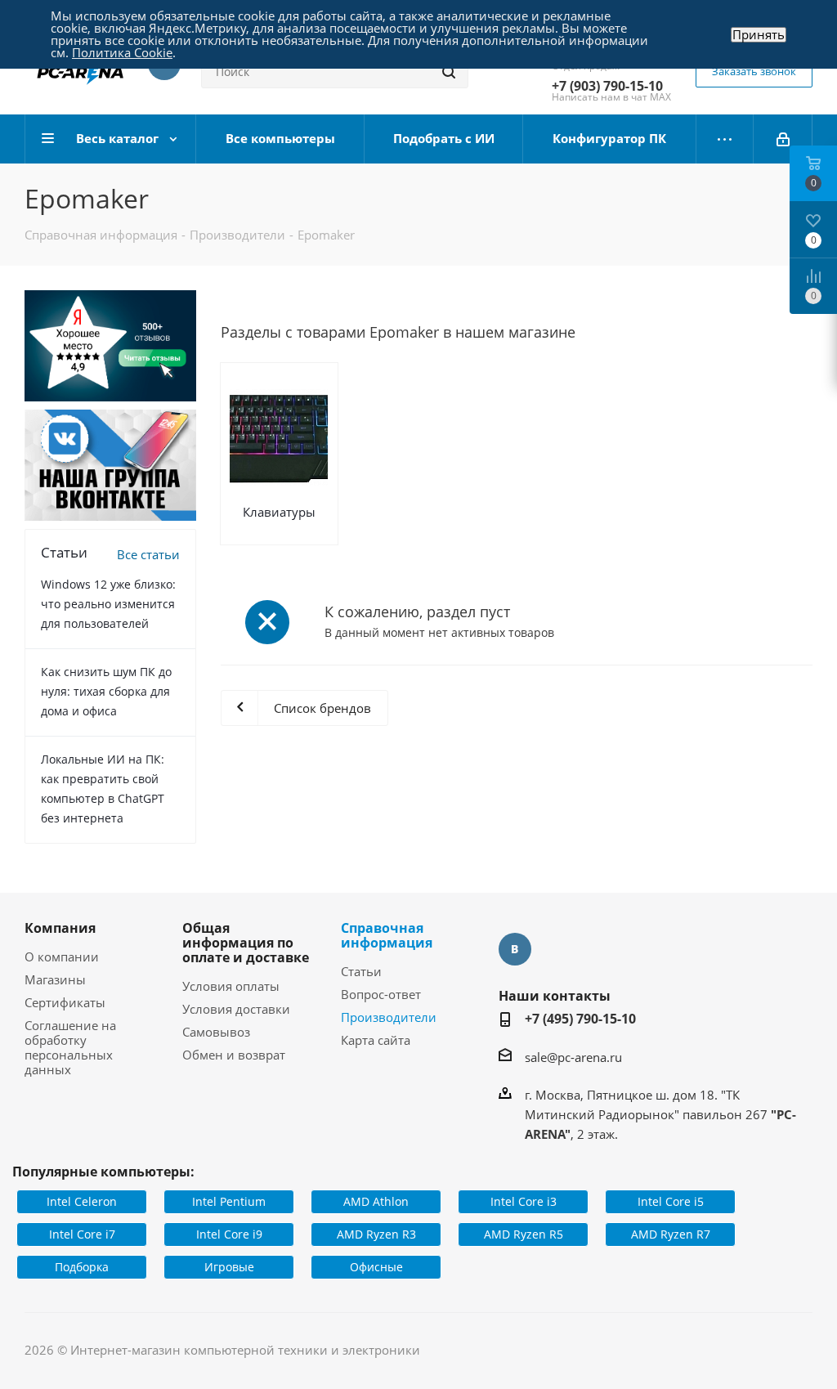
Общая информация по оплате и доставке (245, 942)
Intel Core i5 (671, 1201)
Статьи (361, 971)
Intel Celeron (82, 1201)
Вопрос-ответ (381, 994)
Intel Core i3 (523, 1201)
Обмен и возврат (233, 1054)
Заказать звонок (754, 71)
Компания (60, 928)
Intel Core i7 (82, 1234)
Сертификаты (65, 1002)
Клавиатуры (279, 512)
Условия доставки (236, 1009)
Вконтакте (515, 949)
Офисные (376, 1267)
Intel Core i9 (229, 1234)
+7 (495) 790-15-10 (580, 1019)
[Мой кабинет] (783, 139)
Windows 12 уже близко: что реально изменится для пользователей (108, 603)
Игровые (229, 1267)
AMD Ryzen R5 (523, 1234)
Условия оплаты (231, 986)
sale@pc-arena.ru (573, 1057)
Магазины (55, 979)
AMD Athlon (376, 1201)
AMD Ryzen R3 (376, 1234)
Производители (388, 1017)
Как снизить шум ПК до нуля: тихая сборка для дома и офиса (106, 691)
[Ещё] (725, 139)
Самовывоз (216, 1032)
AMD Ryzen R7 (670, 1234)
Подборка (82, 1267)
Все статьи (148, 554)
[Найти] (448, 72)
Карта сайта (375, 1040)
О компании (62, 956)
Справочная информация (386, 935)
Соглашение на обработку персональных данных (70, 1047)
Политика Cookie (122, 52)
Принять (758, 35)
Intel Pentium (229, 1201)
